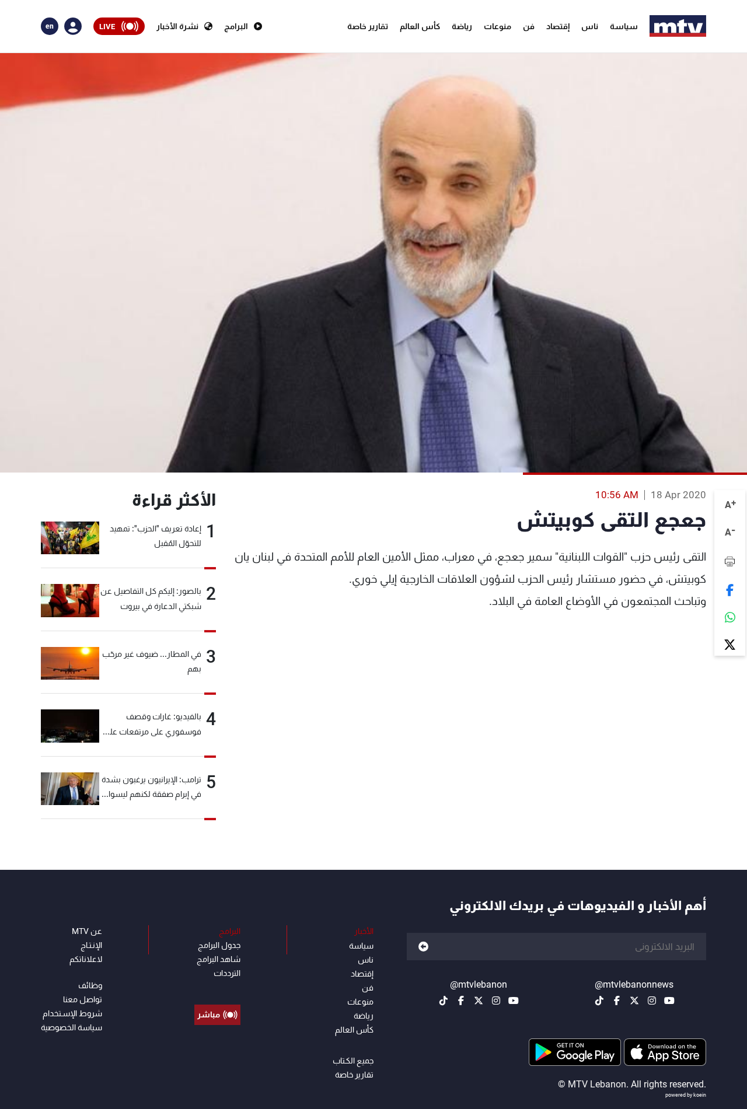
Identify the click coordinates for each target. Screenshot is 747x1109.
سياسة (624, 26)
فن (529, 26)
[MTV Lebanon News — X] (634, 1000)
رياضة (462, 26)
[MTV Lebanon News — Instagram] (652, 1000)
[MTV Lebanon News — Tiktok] (599, 1000)
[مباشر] (217, 988)
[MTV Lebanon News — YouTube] (669, 1000)
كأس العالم (420, 26)
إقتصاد (558, 26)
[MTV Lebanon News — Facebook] (617, 1000)
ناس (589, 26)
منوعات (497, 26)
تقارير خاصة (367, 26)
